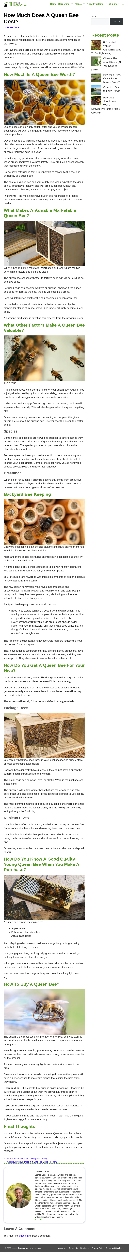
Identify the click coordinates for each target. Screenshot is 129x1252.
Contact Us (73, 1248)
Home (53, 4)
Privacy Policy (98, 1248)
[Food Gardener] (15, 4)
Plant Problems (95, 4)
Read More (39, 1220)
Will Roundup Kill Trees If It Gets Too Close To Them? (32, 1162)
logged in (24, 1235)
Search (95, 16)
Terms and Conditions (115, 1248)
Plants (78, 4)
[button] (123, 4)
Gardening (64, 4)
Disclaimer (84, 1248)
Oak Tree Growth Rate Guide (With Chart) (27, 1158)
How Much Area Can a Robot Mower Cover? (112, 78)
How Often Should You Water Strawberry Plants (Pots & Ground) (105, 105)
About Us (62, 1248)
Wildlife (113, 4)
